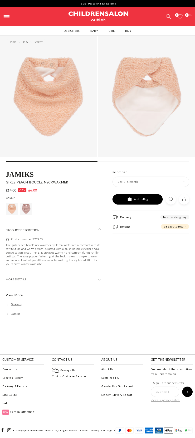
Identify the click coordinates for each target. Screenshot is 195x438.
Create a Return (13, 377)
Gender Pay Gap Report (117, 386)
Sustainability (110, 377)
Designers (72, 30)
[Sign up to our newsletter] (187, 392)
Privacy (95, 430)
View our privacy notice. (165, 400)
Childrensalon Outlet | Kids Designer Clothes (98, 16)
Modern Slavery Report (116, 394)
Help (5, 403)
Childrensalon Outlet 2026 (42, 430)
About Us (107, 369)
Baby (94, 30)
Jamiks (20, 174)
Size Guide (9, 394)
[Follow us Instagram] (9, 431)
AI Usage (107, 430)
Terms (85, 430)
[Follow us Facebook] (2, 431)
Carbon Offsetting (18, 411)
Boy (128, 30)
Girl (111, 30)
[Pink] (12, 209)
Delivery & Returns (14, 386)
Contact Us (9, 369)
